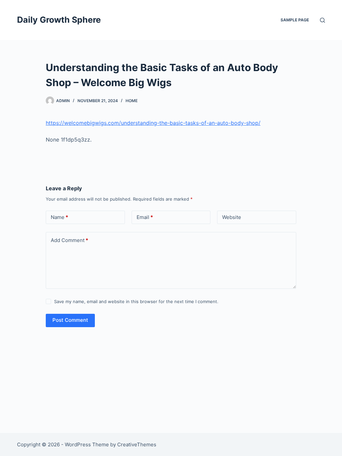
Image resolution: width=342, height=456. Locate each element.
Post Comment (70, 320)
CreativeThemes (136, 444)
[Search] (322, 20)
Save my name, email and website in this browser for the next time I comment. (136, 301)
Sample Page (295, 19)
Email (145, 217)
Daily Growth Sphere (59, 20)
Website (231, 217)
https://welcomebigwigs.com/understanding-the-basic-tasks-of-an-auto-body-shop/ (153, 123)
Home (132, 100)
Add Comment (69, 240)
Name (59, 217)
